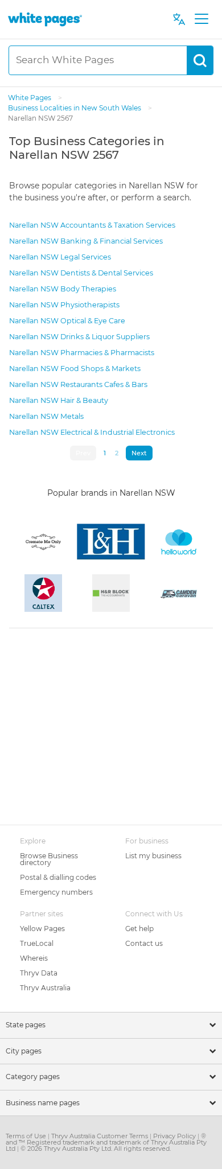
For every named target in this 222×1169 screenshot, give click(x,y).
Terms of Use (27, 1136)
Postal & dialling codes (58, 877)
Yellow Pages (42, 928)
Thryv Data (38, 973)
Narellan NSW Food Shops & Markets (75, 368)
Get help (139, 928)
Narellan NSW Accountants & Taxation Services (92, 225)
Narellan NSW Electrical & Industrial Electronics (92, 432)
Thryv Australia (45, 987)
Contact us (144, 943)
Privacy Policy (175, 1136)
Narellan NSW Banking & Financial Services (86, 241)
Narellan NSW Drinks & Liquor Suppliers (79, 336)
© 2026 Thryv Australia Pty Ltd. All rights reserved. (95, 1148)
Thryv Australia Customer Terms (100, 1136)
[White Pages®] (45, 19)
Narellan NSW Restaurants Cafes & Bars (78, 384)
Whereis (34, 958)
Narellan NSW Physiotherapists (64, 305)
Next (139, 453)
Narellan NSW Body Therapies (62, 289)
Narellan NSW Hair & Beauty (58, 400)
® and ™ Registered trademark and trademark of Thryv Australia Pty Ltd (106, 1142)
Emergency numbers (56, 892)
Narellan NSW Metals (46, 416)
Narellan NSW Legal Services (60, 257)
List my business (153, 855)
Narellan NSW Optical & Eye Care (67, 320)
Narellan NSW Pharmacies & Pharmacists (81, 352)
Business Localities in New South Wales (75, 108)
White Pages (30, 97)
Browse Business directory (49, 859)
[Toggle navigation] (201, 19)
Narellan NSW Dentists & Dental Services (81, 273)
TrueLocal (37, 943)
